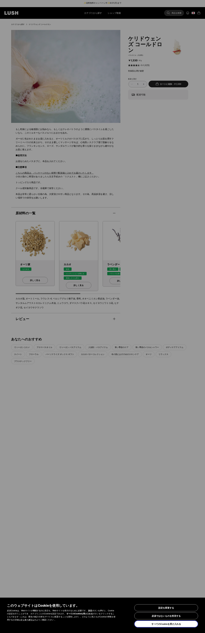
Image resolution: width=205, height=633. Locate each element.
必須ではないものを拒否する (166, 615)
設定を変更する (166, 607)
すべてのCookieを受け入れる (166, 624)
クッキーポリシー (28, 620)
